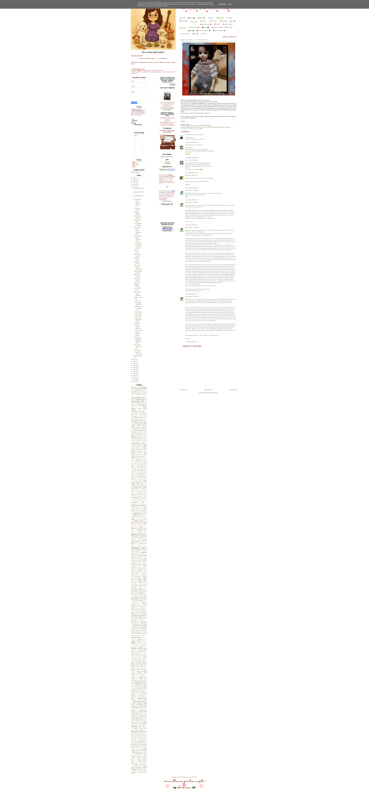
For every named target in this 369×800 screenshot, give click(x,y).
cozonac (133, 491)
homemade (227, 127)
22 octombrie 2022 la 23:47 (192, 142)
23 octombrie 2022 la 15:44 (192, 172)
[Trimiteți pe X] (186, 125)
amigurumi (134, 420)
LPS (143, 593)
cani (132, 459)
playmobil (145, 655)
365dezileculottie (140, 399)
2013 (134, 375)
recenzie (137, 682)
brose (142, 449)
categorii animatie (143, 467)
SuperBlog (134, 726)
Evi (144, 517)
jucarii (145, 566)
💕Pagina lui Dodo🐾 (227, 24)
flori (139, 524)
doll (137, 510)
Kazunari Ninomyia (136, 572)
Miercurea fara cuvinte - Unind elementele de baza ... (138, 231)
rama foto (137, 680)
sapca (140, 699)
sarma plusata (139, 704)
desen (133, 505)
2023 (134, 184)
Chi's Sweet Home (139, 473)
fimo (135, 524)
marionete (136, 603)
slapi (132, 720)
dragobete (135, 513)
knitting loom (137, 576)
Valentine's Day (139, 753)
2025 (134, 180)
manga (136, 597)
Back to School (140, 434)
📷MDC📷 (191, 30)
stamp (145, 722)
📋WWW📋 (204, 33)
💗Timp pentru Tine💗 (217, 27)
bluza (139, 445)
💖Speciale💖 (228, 27)
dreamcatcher (136, 515)
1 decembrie (134, 391)
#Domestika (144, 387)
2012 (134, 377)
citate (141, 476)
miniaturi (133, 619)
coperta (142, 484)
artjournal (133, 431)
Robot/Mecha (140, 689)
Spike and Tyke (138, 721)
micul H (145, 613)
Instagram (144, 560)
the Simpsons (134, 740)
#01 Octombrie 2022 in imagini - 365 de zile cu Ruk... (138, 203)
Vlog (140, 761)
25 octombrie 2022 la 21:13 (192, 294)
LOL (132, 593)
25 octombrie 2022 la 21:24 (192, 341)
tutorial (145, 750)
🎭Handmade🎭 (223, 21)
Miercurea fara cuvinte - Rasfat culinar (138, 267)
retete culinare (199, 128)
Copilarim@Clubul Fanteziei (140, 487)
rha (135, 166)
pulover (133, 676)
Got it (230, 4)
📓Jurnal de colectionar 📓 (219, 30)
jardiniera (145, 564)
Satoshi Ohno (134, 706)
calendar (133, 457)
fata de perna (143, 519)
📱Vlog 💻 (195, 33)
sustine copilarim (139, 729)
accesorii (133, 405)
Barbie (133, 437)
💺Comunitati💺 (183, 21)
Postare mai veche (233, 389)
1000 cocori (134, 393)
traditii (145, 749)
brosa (136, 449)
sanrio (135, 699)
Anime (133, 425)
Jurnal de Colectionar (137, 570)
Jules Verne (139, 567)
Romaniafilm (134, 691)
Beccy (138, 440)
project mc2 (141, 668)
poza (194, 128)
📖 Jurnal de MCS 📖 (185, 33)
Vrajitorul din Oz (134, 763)
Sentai (135, 711)
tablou (145, 731)
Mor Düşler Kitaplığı (189, 134)
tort (139, 748)
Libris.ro (142, 588)
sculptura (133, 710)
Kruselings (133, 581)
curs (146, 496)
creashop (139, 491)
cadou (145, 454)
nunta (145, 633)
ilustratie (140, 558)
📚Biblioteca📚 (201, 18)
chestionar (144, 472)
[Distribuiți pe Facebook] (188, 125)
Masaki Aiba (134, 606)
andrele (136, 422)
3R (146, 401)
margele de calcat (135, 601)
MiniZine (142, 619)
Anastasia (144, 420)
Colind (145, 480)
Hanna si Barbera (135, 549)
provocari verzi (142, 673)
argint (141, 430)
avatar (135, 433)
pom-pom (145, 658)
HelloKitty (144, 551)
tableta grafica (135, 731)
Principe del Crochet (136, 666)
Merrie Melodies (136, 610)
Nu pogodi (137, 633)
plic (135, 657)
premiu (142, 665)
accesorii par (141, 405)
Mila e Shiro (136, 618)
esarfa (132, 517)
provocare (144, 669)
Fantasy (133, 519)
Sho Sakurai (134, 716)
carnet (145, 461)
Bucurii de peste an (137, 451)
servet (141, 713)
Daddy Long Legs (143, 497)
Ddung (145, 499)
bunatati (199, 127)
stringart (145, 723)
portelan (136, 659)
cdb (135, 469)
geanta (145, 534)
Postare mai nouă (183, 389)
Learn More (222, 4)
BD (135, 439)
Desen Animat (143, 505)
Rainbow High (143, 679)
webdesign (145, 764)
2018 (134, 365)
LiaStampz (133, 588)
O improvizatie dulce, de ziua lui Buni (138, 319)
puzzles (141, 677)
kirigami (145, 574)
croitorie (141, 493)
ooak (188, 128)
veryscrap (133, 758)
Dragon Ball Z (144, 513)
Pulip (137, 674)
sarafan (145, 699)
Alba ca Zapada (143, 415)
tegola (138, 735)
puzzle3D (133, 677)
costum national (135, 489)
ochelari (136, 635)
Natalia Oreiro (140, 630)
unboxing (138, 752)
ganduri (210, 127)
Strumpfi (143, 725)
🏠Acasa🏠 (182, 18)
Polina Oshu (137, 658)
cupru (139, 496)
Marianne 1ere (144, 601)
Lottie (138, 593)
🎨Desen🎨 (203, 21)
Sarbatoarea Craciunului (140, 701)
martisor (144, 603)
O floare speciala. (138, 312)
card (138, 460)
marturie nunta (140, 605)
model (145, 625)
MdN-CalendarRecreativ (142, 609)
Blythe (145, 445)
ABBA (143, 404)
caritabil (145, 460)
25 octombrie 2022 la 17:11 (192, 224)
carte (139, 463)
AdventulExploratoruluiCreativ (138, 411)
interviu (145, 563)
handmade (222, 127)
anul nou (144, 427)
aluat (142, 419)
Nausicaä (133, 631)
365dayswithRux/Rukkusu (190, 127)
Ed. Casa (145, 514)
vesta (139, 758)
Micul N (136, 615)
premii (133, 665)
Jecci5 (139, 566)
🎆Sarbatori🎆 (205, 27)
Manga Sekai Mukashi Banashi (139, 598)
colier (136, 480)
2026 (134, 178)
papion (136, 646)
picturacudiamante (135, 654)
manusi (145, 598)
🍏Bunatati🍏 (220, 18)
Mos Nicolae (144, 627)
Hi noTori (136, 552)
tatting (143, 732)
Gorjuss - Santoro (140, 537)
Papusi (191, 128)
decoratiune (135, 502)
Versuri (139, 757)
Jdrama (134, 566)
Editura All (136, 516)
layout (136, 585)
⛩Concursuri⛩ (193, 21)
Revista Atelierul (142, 688)
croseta (202, 127)
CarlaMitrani (137, 461)
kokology (139, 577)
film (140, 522)
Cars (135, 463)
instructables (140, 561)
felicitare (136, 521)
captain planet (138, 459)
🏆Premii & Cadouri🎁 (193, 27)
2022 (134, 186)
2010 (134, 381)
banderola (133, 436)
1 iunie (142, 391)
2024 (134, 182)
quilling (133, 679)
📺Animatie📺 (191, 18)
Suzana (186, 160)
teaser (140, 734)
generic (136, 536)
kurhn (140, 581)
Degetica (142, 504)
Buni (145, 452)
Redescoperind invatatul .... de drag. (138, 346)
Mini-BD (143, 618)
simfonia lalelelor (135, 719)
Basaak (140, 437)
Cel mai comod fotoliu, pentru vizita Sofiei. (138, 302)
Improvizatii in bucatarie (194, 39)
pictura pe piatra (136, 652)
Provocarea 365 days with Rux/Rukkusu (138, 352)
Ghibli (142, 536)
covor (143, 489)
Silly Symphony (140, 717)
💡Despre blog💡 (212, 21)
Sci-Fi (135, 708)
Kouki (140, 579)
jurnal (141, 569)
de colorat (137, 500)
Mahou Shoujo (143, 594)
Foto (206, 127)
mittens (135, 622)
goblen (132, 537)
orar (132, 639)
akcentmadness (134, 415)
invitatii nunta (137, 564)
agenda (137, 413)
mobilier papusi (137, 625)
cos (143, 488)
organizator (141, 639)
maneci (145, 596)
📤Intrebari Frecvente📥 (206, 24)
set (146, 713)
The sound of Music (143, 740)
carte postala (139, 464)
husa (132, 555)
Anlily (137, 427)
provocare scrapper (142, 671)
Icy (146, 557)
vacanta (145, 752)
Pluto (140, 657)
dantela (139, 499)
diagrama (138, 507)
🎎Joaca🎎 (232, 21)
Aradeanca (144, 428)
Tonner (133, 748)
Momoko (136, 627)
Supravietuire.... (137, 282)
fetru (132, 522)
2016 (134, 369)
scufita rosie (142, 708)
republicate (138, 685)
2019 (134, 363)
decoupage (134, 504)
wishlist (137, 766)
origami (133, 641)
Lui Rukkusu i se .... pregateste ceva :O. (138, 308)
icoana (141, 557)
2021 (134, 359)
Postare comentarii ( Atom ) (212, 392)
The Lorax (141, 738)
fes (144, 520)
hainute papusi (215, 127)
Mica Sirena (141, 612)
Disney (137, 509)
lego (141, 586)
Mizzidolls (144, 624)
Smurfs (137, 720)
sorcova (143, 720)
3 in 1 (145, 394)
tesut (141, 737)
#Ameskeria (134, 387)
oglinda (142, 635)
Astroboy (140, 431)
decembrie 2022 (138, 188)
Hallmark (142, 542)
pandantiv (134, 642)
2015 (134, 371)
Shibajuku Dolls (141, 714)
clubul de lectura (143, 479)
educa (143, 516)
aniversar (144, 425)
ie (135, 558)
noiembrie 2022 (138, 192)
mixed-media (144, 622)
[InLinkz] (167, 186)
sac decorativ (141, 695)
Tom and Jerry (143, 744)
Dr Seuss (144, 512)
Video (139, 760)
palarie (142, 641)
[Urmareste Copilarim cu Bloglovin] (167, 170)
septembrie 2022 (138, 356)
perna (145, 649)
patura (145, 648)
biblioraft (143, 442)
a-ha (138, 404)
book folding (138, 446)
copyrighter (136, 488)
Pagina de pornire (208, 389)
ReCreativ (144, 682)
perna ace (136, 651)
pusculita (141, 676)
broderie (145, 448)
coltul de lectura (140, 482)
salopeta (133, 698)
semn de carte (143, 710)
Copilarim (174, 777)
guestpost (133, 538)
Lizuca (142, 591)
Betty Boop (135, 442)
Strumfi (136, 725)
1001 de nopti (144, 393)
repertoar (145, 683)
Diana (186, 175)
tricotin (137, 750)
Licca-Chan (183, 128)
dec (143, 500)
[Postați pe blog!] (184, 125)
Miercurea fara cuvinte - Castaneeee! (137, 293)
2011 (134, 379)
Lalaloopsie (141, 582)
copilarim (187, 190)
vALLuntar (133, 755)
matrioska (142, 608)
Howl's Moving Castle (140, 554)
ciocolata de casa (134, 476)
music (136, 628)
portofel (143, 659)
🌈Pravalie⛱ (183, 28)
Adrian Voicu (134, 407)
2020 (134, 361)
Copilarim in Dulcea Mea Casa (139, 485)
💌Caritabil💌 (229, 18)
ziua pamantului (143, 772)
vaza (139, 755)
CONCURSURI (167, 109)
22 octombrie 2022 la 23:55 (192, 157)
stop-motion (137, 723)
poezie (145, 657)
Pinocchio (138, 655)
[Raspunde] (201, 134)
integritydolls (134, 562)
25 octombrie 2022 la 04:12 (192, 187)
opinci (143, 637)
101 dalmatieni (137, 394)
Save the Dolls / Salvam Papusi (139, 706)
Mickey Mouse (135, 613)
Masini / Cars (134, 608)
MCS (132, 609)
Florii (141, 526)
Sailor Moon (134, 697)
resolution (133, 686)
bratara (145, 446)
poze (140, 663)
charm (138, 472)
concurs (133, 484)
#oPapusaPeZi (137, 390)
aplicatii (136, 428)
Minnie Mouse (134, 621)
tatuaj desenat (134, 734)
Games (141, 532)
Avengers (142, 433)
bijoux (133, 443)
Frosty (133, 532)
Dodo (145, 509)
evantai (138, 517)
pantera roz (144, 643)
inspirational (137, 560)
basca (145, 437)
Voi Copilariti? (167, 163)
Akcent (141, 414)
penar (135, 649)
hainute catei (137, 540)
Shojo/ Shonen (143, 716)
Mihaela (145, 617)
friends (140, 530)
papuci (142, 646)
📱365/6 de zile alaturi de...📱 (203, 30)
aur (146, 431)
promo (133, 669)
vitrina (133, 761)
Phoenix (142, 651)
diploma (145, 507)
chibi (132, 474)
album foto (136, 417)
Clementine (133, 477)
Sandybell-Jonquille (142, 698)
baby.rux (136, 162)
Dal (134, 499)
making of (137, 596)
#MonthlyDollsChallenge (141, 388)
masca (142, 606)
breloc (137, 448)
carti (138, 466)
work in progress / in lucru (139, 766)
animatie (139, 424)
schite (145, 707)
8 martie (137, 402)
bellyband (145, 440)
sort (132, 721)
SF (135, 714)
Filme (145, 522)
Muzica (145, 628)
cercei (138, 470)
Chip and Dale (140, 474)
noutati (145, 632)
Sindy (143, 719)
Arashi (135, 430)
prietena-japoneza (189, 144)
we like (135, 764)
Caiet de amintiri (140, 456)
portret (133, 661)
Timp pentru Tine (142, 741)
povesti (140, 661)
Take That (136, 732)
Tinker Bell (137, 742)
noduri (139, 631)
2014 (134, 373)
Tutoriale (167, 162)
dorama (137, 512)
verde (145, 755)
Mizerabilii (137, 624)
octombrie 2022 (138, 195)
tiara (135, 741)
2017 (134, 367)
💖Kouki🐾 (217, 24)
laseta (145, 584)
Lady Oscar (133, 582)
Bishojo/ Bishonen (143, 443)
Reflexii (137, 683)
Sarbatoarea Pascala (142, 703)
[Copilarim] (139, 157)
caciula (138, 454)
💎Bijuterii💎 (210, 18)
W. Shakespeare (143, 763)
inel (146, 558)
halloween (133, 543)
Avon (132, 434)
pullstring (142, 674)
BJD (134, 445)
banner (141, 436)
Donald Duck (143, 510)
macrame (133, 594)
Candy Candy (142, 457)
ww (146, 769)
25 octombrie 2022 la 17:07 (192, 199)
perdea (140, 649)
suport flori (144, 728)
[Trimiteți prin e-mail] (181, 125)
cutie (135, 497)
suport (136, 728)
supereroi (144, 726)
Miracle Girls (144, 621)
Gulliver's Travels (142, 538)
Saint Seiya (142, 697)
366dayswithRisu (136, 401)
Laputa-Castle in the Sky (136, 584)
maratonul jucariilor (139, 600)
